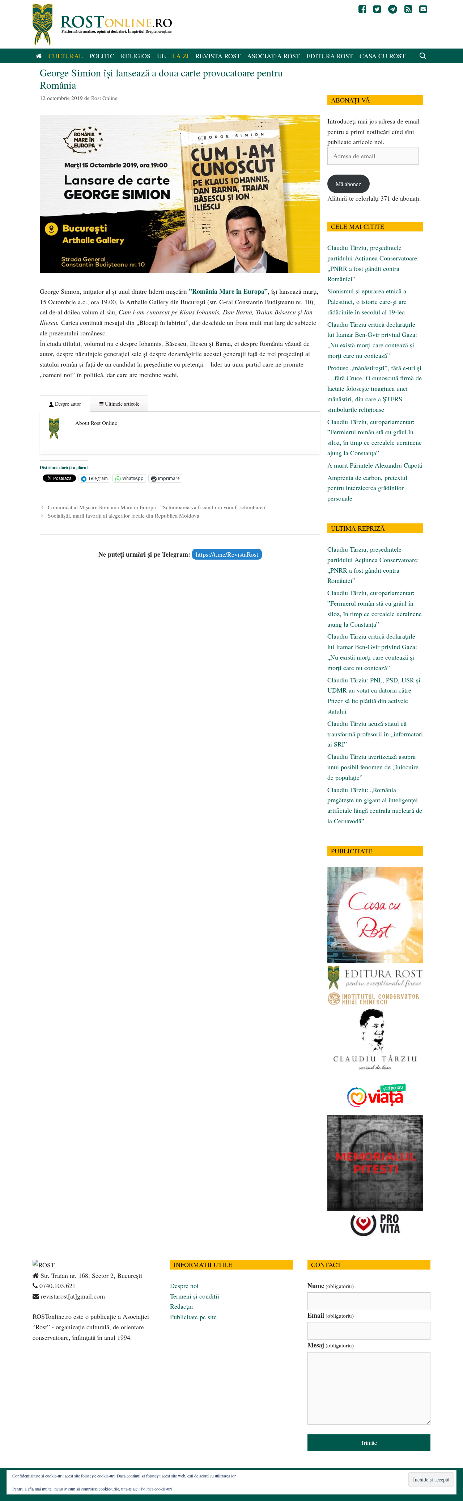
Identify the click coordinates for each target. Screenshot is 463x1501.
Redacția (181, 1306)
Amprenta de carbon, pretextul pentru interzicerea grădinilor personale (367, 488)
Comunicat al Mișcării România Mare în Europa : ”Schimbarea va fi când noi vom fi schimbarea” (158, 507)
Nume (330, 1285)
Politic (101, 55)
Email (330, 1315)
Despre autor (67, 403)
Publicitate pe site (193, 1316)
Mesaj (330, 1345)
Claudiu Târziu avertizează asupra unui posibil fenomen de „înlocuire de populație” (373, 767)
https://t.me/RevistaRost (227, 554)
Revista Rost (218, 55)
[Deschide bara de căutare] (423, 56)
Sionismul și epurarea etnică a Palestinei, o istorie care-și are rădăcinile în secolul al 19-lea (367, 301)
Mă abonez (348, 184)
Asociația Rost (273, 55)
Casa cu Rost (382, 55)
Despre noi (184, 1285)
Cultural (65, 55)
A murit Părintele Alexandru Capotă (374, 465)
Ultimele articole (121, 403)
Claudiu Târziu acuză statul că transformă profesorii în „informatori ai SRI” (375, 734)
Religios (135, 55)
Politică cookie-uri (156, 1489)
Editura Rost (329, 55)
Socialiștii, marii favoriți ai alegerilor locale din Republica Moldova (123, 515)
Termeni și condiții (194, 1296)
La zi (180, 55)
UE (161, 55)
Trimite (369, 1442)
